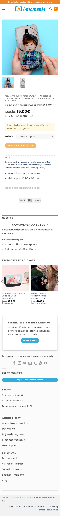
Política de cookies (47, 506)
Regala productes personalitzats (21, 96)
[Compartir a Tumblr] (32, 188)
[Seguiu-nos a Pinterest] (40, 363)
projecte (9, 136)
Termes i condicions (48, 509)
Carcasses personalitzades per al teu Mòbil (29, 99)
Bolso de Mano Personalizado (9, 297)
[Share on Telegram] (37, 188)
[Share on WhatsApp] (7, 188)
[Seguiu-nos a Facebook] (14, 363)
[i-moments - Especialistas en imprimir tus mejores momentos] (30, 8)
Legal (10, 506)
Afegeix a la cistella (21, 145)
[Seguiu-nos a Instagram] (19, 363)
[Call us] (35, 363)
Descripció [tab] (7, 218)
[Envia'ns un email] (30, 363)
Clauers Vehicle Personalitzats (38, 297)
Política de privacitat (25, 506)
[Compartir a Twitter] (17, 188)
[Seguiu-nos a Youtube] (45, 363)
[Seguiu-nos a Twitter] (25, 363)
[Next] (53, 47)
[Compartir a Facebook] (12, 188)
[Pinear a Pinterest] (27, 188)
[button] (3, 8)
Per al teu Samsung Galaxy (33, 168)
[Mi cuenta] (56, 9)
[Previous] (6, 47)
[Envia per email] (22, 188)
